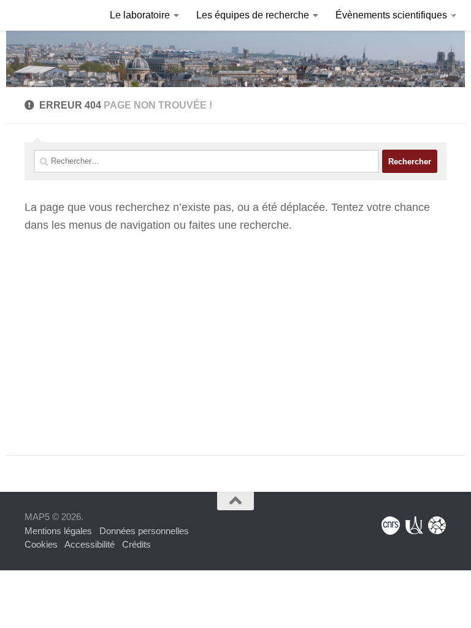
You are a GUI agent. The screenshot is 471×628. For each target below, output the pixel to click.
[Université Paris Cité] (414, 525)
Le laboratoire (140, 15)
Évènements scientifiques (391, 15)
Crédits (136, 544)
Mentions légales (58, 531)
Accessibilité (89, 544)
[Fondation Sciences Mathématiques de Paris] (437, 525)
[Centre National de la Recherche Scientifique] (390, 525)
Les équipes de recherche (252, 15)
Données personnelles (144, 531)
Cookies (41, 544)
